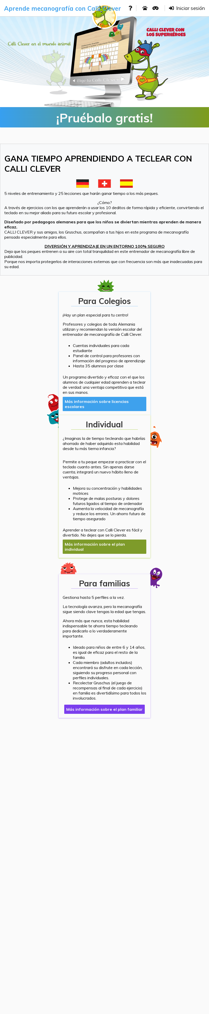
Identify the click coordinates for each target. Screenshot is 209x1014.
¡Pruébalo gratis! (104, 117)
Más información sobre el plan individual (95, 547)
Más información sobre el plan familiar (104, 709)
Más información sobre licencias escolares (97, 404)
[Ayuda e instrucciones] (130, 8)
